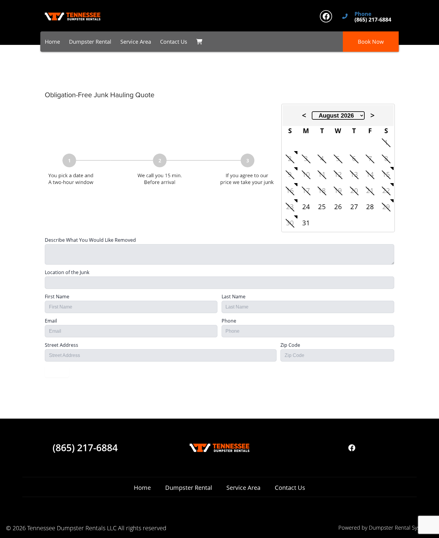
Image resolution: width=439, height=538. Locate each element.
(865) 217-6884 (85, 448)
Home (52, 41)
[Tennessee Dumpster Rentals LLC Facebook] (326, 16)
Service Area (135, 41)
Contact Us (173, 41)
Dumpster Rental (90, 41)
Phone (363, 14)
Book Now (371, 41)
